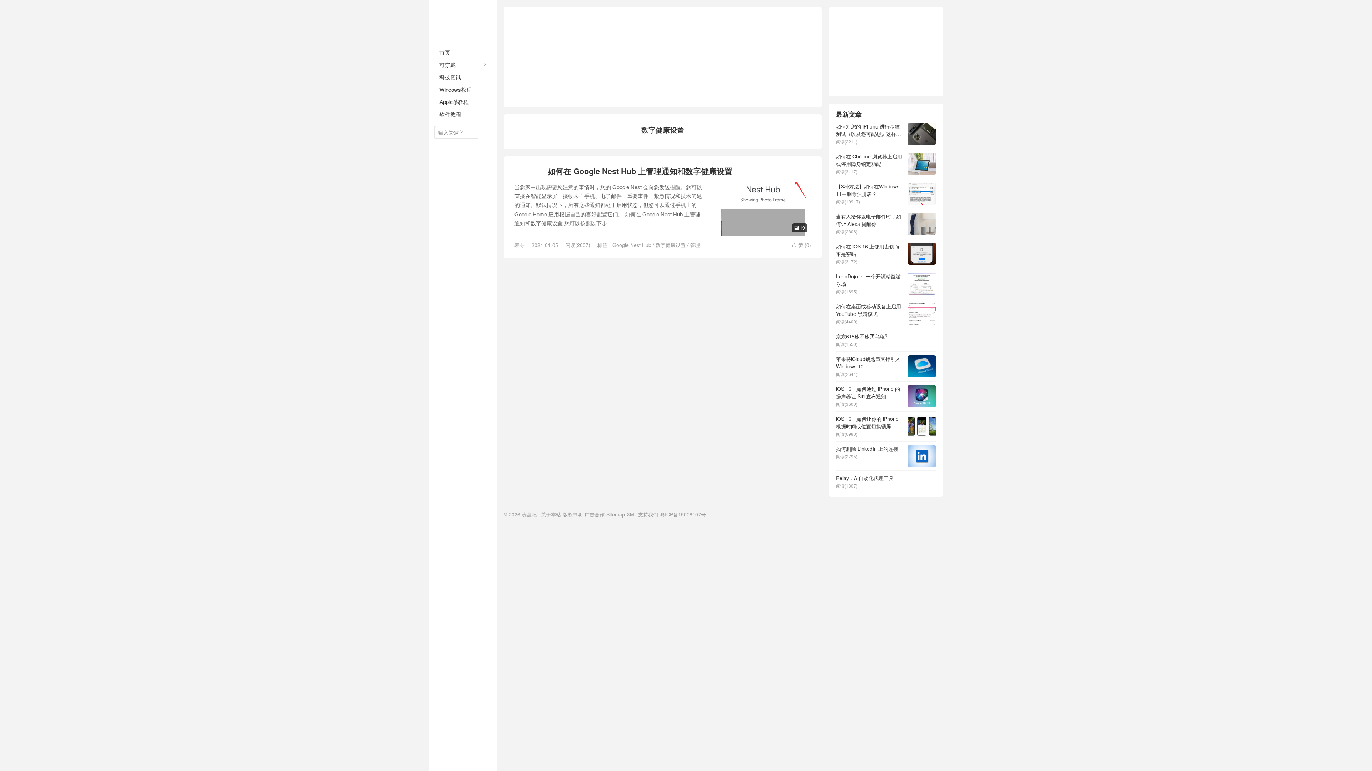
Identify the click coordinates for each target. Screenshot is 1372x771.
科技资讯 (450, 77)
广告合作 (595, 514)
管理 (695, 244)
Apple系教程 (454, 101)
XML (631, 514)
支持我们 (648, 514)
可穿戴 (447, 65)
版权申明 (573, 514)
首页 (444, 52)
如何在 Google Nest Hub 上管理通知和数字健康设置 (640, 171)
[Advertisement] (663, 57)
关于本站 (551, 514)
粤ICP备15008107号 (683, 514)
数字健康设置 (671, 244)
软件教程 (450, 114)
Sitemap (615, 514)
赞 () (801, 244)
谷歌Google (528, 171)
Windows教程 (455, 89)
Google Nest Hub (631, 244)
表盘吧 (463, 21)
